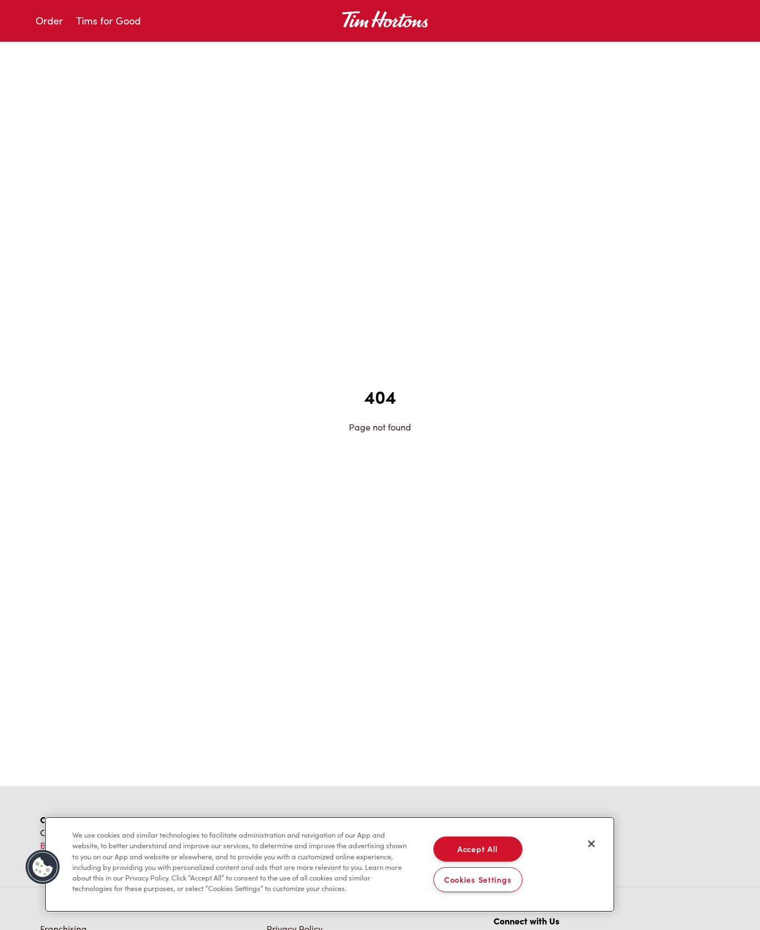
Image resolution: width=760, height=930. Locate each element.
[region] (330, 864)
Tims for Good (108, 20)
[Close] (591, 844)
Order (49, 20)
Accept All (477, 848)
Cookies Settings (478, 879)
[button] (43, 867)
